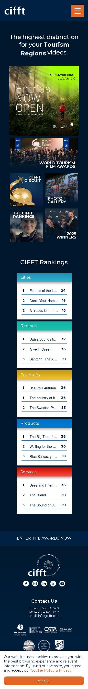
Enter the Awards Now (44, 538)
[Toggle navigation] (77, 11)
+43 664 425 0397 (46, 612)
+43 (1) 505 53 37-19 (45, 608)
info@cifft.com (49, 616)
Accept (44, 680)
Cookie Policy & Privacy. (51, 670)
